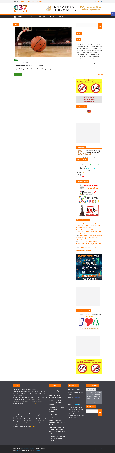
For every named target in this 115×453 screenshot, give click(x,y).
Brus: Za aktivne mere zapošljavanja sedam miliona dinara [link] (57, 422)
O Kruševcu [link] (30, 16)
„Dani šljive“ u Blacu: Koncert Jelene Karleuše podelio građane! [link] (57, 438)
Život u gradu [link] (42, 16)
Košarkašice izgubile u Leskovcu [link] (28, 65)
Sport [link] (16, 59)
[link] (113, 14)
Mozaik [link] (52, 16)
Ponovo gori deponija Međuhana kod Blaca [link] (30, 1)
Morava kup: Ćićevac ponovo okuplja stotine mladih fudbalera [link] (56, 402)
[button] (23, 16)
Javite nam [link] (70, 407)
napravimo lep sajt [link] (76, 409)
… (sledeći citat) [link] (99, 74)
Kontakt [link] (61, 16)
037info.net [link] (25, 62)
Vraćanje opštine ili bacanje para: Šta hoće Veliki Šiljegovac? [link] (56, 409)
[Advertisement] (88, 133)
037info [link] (20, 16)
